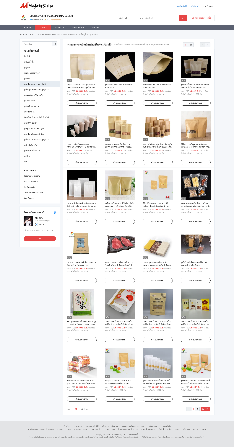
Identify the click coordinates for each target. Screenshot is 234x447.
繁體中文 (60, 429)
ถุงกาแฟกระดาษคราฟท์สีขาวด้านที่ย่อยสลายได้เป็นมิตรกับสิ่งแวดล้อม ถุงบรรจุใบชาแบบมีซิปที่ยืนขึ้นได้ (195, 383)
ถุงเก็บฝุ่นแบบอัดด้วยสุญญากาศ (36, 89)
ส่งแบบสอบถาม (81, 103)
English (42, 429)
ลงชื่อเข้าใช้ (182, 6)
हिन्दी (160, 429)
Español (86, 429)
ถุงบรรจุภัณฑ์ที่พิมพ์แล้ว (33, 95)
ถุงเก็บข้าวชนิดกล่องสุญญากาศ (36, 139)
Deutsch (95, 429)
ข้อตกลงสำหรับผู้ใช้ (92, 426)
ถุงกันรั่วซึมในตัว (30, 123)
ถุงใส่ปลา (27, 156)
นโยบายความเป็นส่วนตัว (110, 426)
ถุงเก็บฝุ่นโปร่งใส (31, 145)
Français (77, 429)
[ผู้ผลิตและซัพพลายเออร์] (37, 5)
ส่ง (40, 238)
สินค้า (44, 27)
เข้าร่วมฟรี (195, 6)
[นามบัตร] (55, 212)
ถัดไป (204, 409)
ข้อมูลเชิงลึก (166, 426)
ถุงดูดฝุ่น (27, 67)
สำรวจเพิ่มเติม (78, 27)
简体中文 (51, 429)
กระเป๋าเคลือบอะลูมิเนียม (34, 134)
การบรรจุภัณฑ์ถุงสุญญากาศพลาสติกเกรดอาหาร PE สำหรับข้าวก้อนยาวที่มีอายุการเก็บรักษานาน (81, 147)
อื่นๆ (25, 161)
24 (76, 409)
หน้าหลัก (27, 27)
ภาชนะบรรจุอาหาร (32, 73)
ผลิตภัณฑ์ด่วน (154, 426)
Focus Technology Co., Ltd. (119, 434)
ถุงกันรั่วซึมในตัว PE (32, 150)
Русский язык (125, 429)
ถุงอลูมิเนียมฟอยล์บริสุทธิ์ (34, 128)
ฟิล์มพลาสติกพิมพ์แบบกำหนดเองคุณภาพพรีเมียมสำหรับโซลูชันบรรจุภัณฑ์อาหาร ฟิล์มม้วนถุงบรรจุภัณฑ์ (81, 383)
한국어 (135, 429)
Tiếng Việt (186, 429)
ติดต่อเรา (95, 27)
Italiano (114, 429)
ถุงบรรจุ (27, 78)
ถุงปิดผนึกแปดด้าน (31, 106)
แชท (40, 224)
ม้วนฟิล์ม (27, 56)
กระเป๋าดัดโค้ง (29, 111)
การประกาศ (78, 426)
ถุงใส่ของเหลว (29, 100)
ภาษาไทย (168, 429)
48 (87, 409)
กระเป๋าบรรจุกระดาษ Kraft (35, 84)
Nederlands (152, 429)
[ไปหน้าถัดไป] (207, 45)
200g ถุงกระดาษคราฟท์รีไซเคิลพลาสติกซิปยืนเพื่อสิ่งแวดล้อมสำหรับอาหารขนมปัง (118, 383)
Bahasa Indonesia (199, 429)
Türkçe (177, 429)
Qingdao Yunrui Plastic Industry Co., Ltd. (52, 15)
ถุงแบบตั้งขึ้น (29, 61)
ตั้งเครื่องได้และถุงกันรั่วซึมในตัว (37, 117)
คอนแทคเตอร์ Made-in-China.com (134, 426)
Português (105, 429)
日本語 (68, 429)
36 (82, 409)
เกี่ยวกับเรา (59, 27)
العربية (143, 429)
